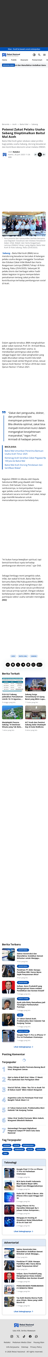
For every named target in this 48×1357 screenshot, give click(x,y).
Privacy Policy (36, 1347)
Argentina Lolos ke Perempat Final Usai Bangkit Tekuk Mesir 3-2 (25, 1099)
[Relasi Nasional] (24, 1325)
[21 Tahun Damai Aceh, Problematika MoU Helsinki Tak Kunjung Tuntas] (8, 1019)
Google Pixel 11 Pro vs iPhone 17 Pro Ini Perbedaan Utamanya (31, 1036)
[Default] (40, 155)
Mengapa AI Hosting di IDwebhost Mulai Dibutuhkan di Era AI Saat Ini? (29, 1220)
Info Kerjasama (12, 1347)
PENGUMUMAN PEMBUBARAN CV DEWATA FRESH (30, 1287)
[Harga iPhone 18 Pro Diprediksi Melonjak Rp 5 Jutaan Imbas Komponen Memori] (9, 1210)
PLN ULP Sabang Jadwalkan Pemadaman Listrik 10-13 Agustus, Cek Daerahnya (12, 696)
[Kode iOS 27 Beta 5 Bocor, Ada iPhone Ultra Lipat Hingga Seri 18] (9, 1197)
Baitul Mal (23, 656)
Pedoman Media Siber (22, 1342)
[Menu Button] (44, 54)
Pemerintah (37, 60)
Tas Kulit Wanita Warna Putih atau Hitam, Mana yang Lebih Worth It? (29, 1300)
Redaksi (7, 1342)
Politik (14, 60)
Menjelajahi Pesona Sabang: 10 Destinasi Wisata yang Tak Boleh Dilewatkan (12, 724)
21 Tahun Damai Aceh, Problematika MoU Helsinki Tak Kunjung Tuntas (31, 1021)
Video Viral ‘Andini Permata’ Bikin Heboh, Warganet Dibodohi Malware (26, 1119)
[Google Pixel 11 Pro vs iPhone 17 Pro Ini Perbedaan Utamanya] (8, 1036)
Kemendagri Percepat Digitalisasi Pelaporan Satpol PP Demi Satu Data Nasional (24, 1130)
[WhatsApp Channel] (36, 1336)
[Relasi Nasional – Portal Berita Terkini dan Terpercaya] (11, 55)
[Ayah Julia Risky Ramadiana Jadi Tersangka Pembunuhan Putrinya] (8, 1003)
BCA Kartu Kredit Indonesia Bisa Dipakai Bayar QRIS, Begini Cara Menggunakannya (30, 1183)
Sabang (33, 656)
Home (4, 60)
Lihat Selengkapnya (22, 1047)
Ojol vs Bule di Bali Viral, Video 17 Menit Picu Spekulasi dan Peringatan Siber (25, 1078)
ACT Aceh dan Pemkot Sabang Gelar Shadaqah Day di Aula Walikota (35, 724)
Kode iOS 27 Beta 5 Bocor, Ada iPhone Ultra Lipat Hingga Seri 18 (30, 1195)
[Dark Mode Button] (34, 54)
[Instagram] (11, 1336)
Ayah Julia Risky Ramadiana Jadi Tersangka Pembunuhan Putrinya (31, 1004)
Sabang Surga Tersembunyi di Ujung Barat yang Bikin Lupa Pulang (35, 696)
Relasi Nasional (18, 1351)
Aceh (13, 656)
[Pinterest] (28, 665)
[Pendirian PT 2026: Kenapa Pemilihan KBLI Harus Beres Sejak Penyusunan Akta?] (8, 971)
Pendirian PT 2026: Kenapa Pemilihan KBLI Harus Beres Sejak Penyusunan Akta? (29, 972)
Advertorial (23, 950)
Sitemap (24, 1347)
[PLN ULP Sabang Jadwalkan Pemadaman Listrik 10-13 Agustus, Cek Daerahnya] (12, 684)
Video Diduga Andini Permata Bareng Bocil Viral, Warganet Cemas (26, 1068)
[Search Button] (39, 54)
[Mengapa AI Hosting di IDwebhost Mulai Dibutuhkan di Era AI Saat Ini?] (9, 1222)
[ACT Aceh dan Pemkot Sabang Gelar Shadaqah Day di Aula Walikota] (35, 712)
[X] (18, 665)
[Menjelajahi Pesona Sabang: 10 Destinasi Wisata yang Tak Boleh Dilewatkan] (12, 712)
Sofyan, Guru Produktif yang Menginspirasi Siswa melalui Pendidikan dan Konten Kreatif (30, 988)
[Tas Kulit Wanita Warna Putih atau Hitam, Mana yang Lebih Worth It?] (9, 1302)
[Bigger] (44, 155)
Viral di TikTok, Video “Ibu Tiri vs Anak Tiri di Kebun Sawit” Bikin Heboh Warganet (26, 1088)
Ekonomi (24, 60)
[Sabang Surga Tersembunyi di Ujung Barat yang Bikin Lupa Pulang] (35, 684)
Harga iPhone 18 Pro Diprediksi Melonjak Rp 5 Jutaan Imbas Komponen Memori (28, 1208)
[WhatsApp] (33, 665)
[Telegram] (23, 665)
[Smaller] (36, 155)
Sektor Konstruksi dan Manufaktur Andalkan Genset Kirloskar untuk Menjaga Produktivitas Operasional (30, 956)
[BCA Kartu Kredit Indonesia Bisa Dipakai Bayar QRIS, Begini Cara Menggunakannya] (9, 1185)
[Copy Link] (8, 665)
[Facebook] (13, 665)
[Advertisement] (24, 23)
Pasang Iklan (39, 1342)
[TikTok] (24, 1336)
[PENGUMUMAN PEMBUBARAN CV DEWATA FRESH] (9, 1290)
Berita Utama (23, 999)
